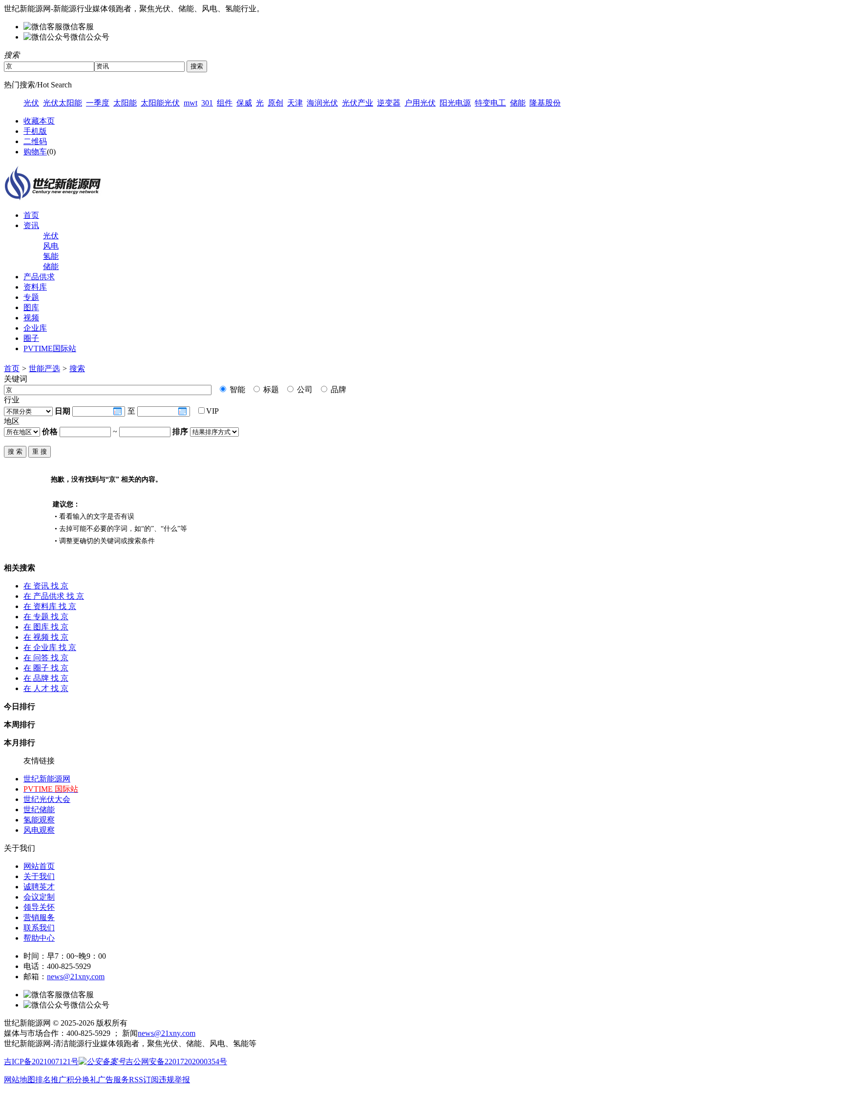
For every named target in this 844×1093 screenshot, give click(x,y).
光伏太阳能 (62, 103)
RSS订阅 (144, 1079)
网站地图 (19, 1079)
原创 (275, 103)
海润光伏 (322, 103)
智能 (236, 389)
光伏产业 (357, 103)
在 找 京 (45, 586)
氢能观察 (39, 820)
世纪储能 (39, 809)
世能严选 (44, 368)
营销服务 (39, 917)
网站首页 (39, 866)
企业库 (35, 328)
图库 (31, 307)
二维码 (35, 141)
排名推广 (50, 1079)
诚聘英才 (39, 887)
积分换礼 (82, 1079)
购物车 (35, 151)
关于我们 (39, 876)
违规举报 (174, 1079)
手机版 (35, 131)
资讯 (31, 225)
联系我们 (39, 928)
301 (207, 103)
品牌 (337, 389)
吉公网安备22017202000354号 (176, 1061)
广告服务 (113, 1079)
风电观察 (39, 830)
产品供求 (39, 277)
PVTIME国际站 (49, 348)
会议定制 (39, 897)
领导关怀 (39, 907)
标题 (270, 389)
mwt (190, 103)
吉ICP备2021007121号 (41, 1061)
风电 (51, 246)
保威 (244, 103)
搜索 (77, 368)
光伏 (31, 103)
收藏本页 (39, 121)
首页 (31, 215)
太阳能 (125, 103)
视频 (31, 318)
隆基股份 (545, 103)
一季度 (97, 103)
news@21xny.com (76, 976)
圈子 (31, 338)
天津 (295, 103)
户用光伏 (420, 103)
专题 (31, 297)
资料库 (35, 287)
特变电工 (490, 103)
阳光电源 (455, 103)
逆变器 (389, 103)
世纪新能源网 (46, 779)
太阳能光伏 (160, 103)
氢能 (51, 256)
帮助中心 (39, 938)
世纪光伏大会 (46, 799)
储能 (518, 103)
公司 (304, 389)
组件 (224, 103)
